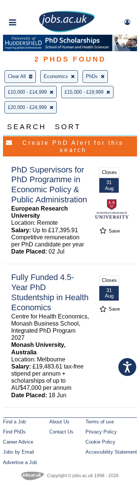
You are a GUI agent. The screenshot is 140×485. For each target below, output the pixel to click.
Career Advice (18, 442)
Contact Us (61, 432)
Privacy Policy (101, 432)
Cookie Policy (100, 442)
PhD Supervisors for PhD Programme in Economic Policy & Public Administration (49, 185)
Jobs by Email (18, 452)
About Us (59, 422)
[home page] (67, 31)
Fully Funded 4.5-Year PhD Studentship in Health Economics (49, 292)
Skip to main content (30, 6)
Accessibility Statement (111, 452)
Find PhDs (14, 432)
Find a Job (14, 422)
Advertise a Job (20, 462)
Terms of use (99, 422)
